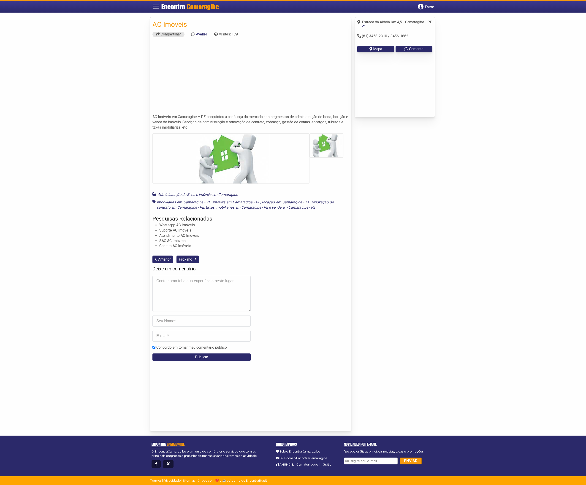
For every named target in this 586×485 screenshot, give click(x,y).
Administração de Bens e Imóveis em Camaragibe (198, 194)
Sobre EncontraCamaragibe (299, 451)
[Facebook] (156, 464)
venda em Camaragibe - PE (293, 207)
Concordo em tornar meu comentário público (191, 347)
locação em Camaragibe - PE (285, 202)
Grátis (327, 464)
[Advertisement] (250, 78)
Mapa (377, 49)
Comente (416, 49)
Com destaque (307, 464)
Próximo (186, 259)
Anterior (164, 259)
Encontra (190, 7)
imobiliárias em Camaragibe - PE (184, 202)
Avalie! (201, 34)
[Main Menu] (156, 6)
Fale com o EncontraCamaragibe (303, 458)
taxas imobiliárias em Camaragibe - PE (237, 207)
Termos (155, 480)
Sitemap (189, 480)
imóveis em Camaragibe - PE (236, 202)
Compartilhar (170, 34)
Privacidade (172, 480)
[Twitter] (168, 464)
